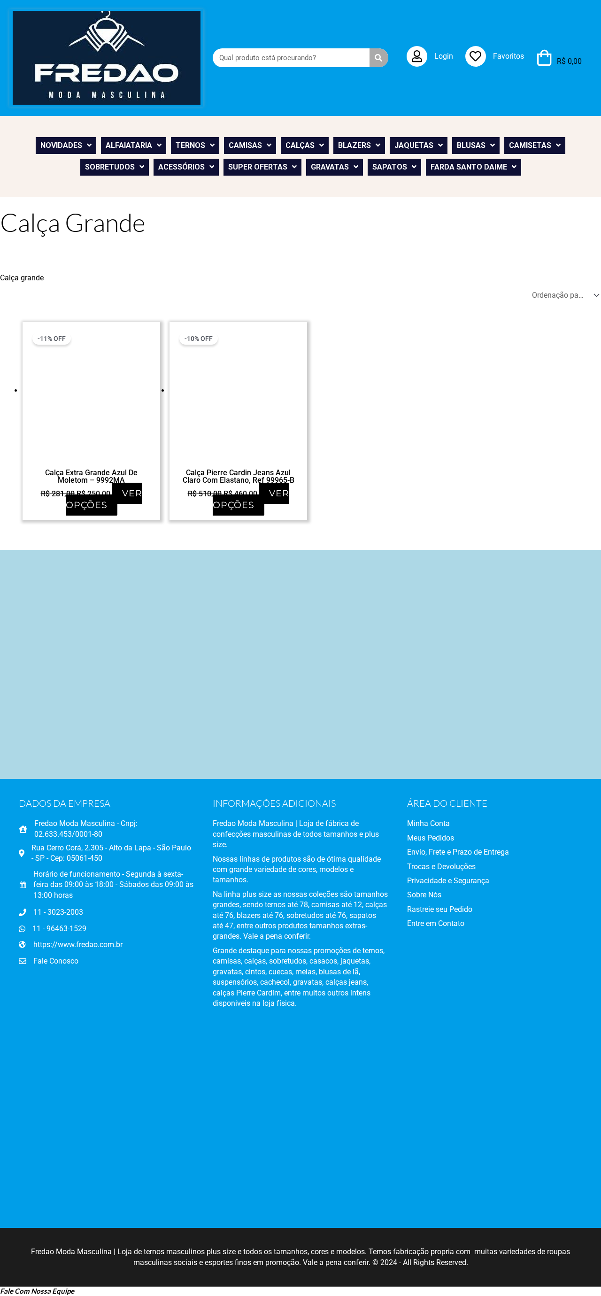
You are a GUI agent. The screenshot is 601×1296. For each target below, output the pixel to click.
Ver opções (104, 499)
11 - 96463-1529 (59, 928)
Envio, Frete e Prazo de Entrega (458, 852)
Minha (417, 823)
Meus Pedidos (430, 837)
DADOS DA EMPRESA (64, 803)
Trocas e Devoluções (441, 866)
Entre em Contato (435, 923)
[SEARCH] (379, 57)
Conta (439, 823)
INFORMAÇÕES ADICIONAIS (274, 803)
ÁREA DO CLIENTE (447, 803)
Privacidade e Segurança (448, 880)
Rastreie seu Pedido (439, 909)
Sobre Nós (424, 894)
